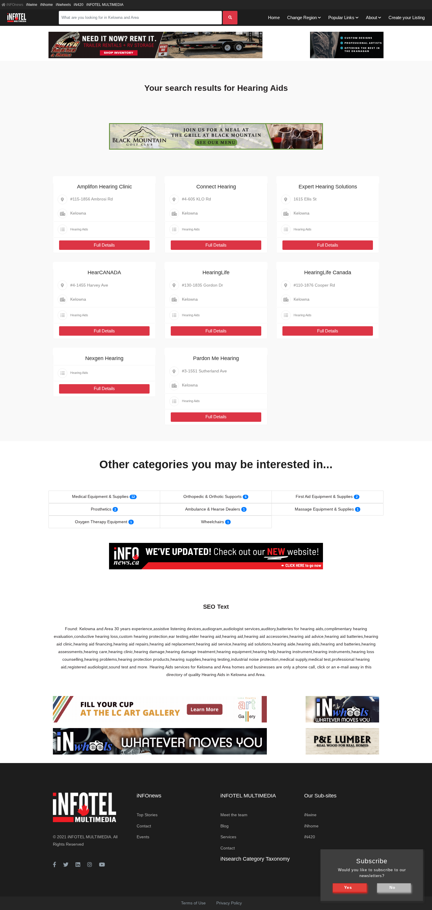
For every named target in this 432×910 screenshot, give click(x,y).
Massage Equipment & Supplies (324, 509)
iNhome (46, 5)
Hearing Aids (79, 229)
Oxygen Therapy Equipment (101, 521)
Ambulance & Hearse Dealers (212, 509)
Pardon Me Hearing (216, 358)
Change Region (302, 17)
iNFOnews (14, 5)
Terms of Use (193, 903)
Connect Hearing (216, 187)
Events (143, 836)
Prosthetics (101, 509)
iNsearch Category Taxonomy (255, 859)
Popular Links (341, 17)
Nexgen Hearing (104, 358)
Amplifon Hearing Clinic (104, 187)
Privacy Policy (229, 903)
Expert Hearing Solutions (328, 187)
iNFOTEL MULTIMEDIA (104, 5)
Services (228, 836)
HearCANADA (104, 272)
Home (274, 17)
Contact (144, 826)
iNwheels (63, 5)
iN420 (78, 5)
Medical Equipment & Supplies (100, 496)
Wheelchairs (212, 521)
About (371, 17)
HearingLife (216, 272)
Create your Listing (407, 17)
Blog (224, 826)
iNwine (31, 5)
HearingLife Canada (327, 272)
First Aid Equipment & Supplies (324, 496)
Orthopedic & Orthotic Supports (212, 496)
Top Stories (147, 814)
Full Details (104, 244)
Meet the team (233, 814)
